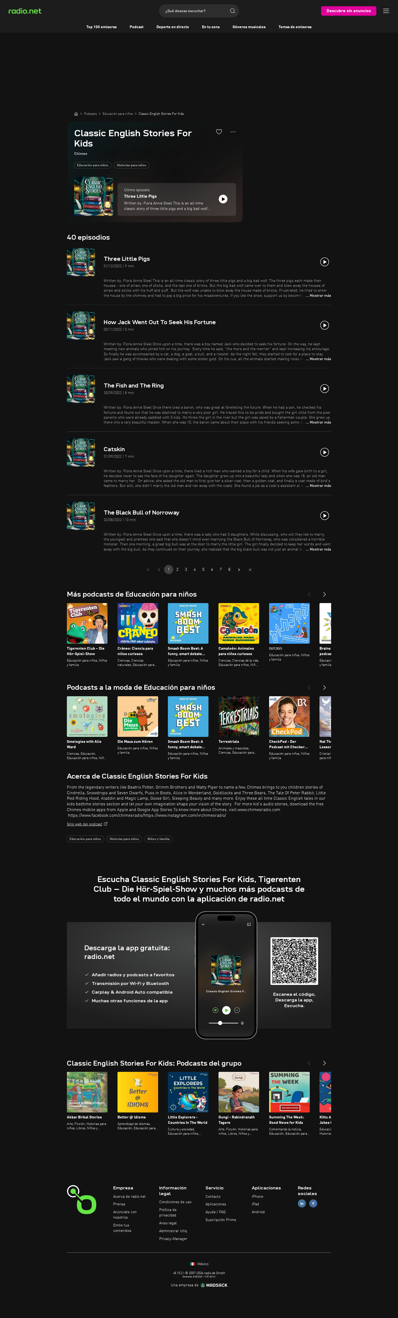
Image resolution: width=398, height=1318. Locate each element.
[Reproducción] (223, 199)
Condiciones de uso (175, 1202)
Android (258, 1212)
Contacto (212, 1197)
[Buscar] (232, 11)
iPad (255, 1204)
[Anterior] (308, 592)
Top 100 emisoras (101, 27)
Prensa (119, 1204)
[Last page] (250, 569)
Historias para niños (131, 165)
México (202, 1264)
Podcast (136, 27)
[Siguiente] (324, 592)
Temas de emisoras (295, 27)
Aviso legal (168, 1223)
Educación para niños (92, 165)
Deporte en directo (172, 27)
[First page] (148, 569)
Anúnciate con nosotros (125, 1214)
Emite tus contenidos (122, 1228)
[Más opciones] (233, 132)
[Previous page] (159, 569)
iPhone (257, 1197)
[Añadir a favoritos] (219, 131)
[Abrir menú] (386, 11)
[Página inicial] (76, 114)
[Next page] (239, 569)
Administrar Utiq (173, 1231)
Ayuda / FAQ (215, 1212)
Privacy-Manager (173, 1239)
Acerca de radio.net (129, 1197)
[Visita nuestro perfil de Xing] (313, 1203)
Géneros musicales (249, 27)
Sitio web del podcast (84, 824)
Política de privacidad (168, 1212)
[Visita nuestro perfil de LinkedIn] (302, 1203)
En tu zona (211, 27)
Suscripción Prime (220, 1220)
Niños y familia (158, 839)
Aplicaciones (215, 1204)
